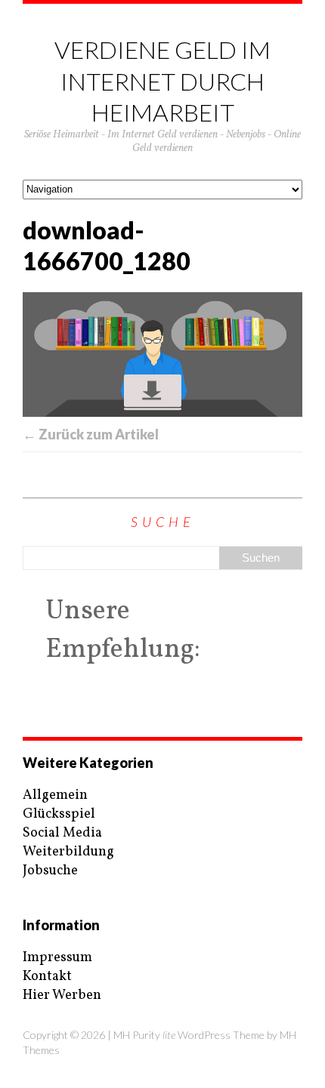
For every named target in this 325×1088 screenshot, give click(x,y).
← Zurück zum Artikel (91, 434)
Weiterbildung (68, 852)
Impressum (57, 957)
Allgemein (55, 795)
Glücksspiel (59, 814)
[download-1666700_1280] (162, 354)
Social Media (62, 833)
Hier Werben (62, 995)
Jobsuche (50, 870)
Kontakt (47, 976)
